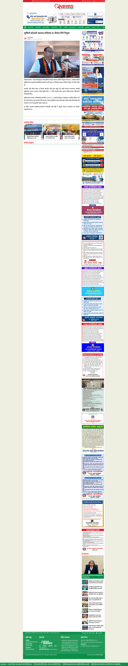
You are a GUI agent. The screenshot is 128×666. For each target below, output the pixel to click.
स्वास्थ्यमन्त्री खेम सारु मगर (72, 646)
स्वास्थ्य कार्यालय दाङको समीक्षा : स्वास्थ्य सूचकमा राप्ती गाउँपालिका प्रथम (69, 138)
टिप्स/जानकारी (72, 27)
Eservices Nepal (99, 655)
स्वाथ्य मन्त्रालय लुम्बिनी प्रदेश (69, 643)
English (88, 27)
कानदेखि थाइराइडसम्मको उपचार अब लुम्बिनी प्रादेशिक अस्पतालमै (55, 664)
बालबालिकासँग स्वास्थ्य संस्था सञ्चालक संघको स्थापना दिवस (95, 616)
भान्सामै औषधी (81, 27)
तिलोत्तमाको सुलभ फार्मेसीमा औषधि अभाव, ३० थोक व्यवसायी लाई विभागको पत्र (33, 138)
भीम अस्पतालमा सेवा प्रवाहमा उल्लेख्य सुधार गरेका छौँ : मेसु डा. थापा (92, 576)
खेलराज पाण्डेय (75, 651)
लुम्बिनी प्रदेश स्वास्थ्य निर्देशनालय (68, 647)
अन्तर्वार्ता (65, 27)
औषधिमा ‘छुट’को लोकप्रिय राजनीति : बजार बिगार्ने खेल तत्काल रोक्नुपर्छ (96, 582)
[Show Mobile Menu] (25, 27)
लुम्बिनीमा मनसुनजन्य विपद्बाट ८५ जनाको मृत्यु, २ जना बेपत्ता (95, 622)
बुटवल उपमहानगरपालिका (66, 651)
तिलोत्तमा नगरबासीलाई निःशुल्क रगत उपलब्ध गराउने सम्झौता (95, 610)
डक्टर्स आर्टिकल (46, 27)
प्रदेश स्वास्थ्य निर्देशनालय (68, 642)
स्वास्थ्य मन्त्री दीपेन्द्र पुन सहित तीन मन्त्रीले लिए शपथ (52, 137)
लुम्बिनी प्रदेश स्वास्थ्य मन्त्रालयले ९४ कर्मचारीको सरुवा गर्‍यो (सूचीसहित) (85, 664)
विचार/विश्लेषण (54, 27)
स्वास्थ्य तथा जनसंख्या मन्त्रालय (69, 640)
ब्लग (98, 27)
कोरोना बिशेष (38, 27)
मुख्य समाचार (30, 27)
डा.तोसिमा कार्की (73, 649)
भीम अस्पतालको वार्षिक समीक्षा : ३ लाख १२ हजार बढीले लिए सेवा (26, 664)
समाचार (93, 27)
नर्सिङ (60, 27)
